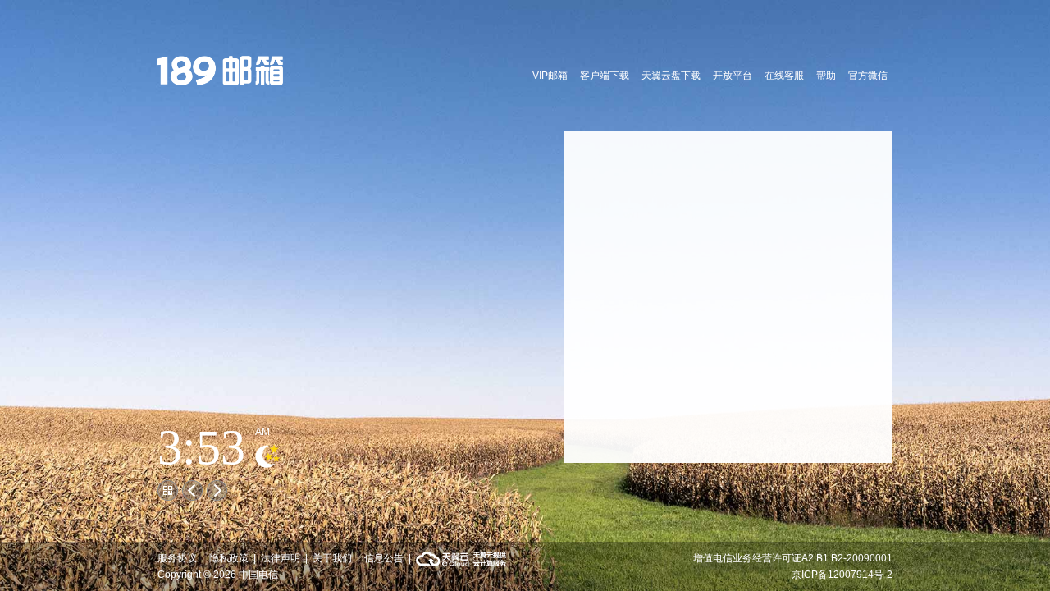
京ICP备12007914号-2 (842, 574)
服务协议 (177, 558)
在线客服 (784, 75)
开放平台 (732, 75)
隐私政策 (229, 558)
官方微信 (868, 75)
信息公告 (384, 558)
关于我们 (332, 558)
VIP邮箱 (550, 75)
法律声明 (280, 558)
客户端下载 (604, 75)
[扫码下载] (168, 490)
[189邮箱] (221, 72)
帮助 (826, 75)
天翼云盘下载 (671, 75)
